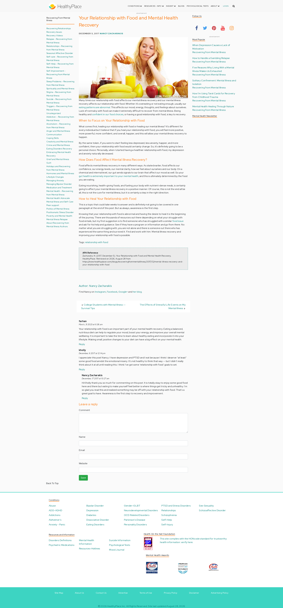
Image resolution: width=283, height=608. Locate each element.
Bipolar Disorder (95, 505)
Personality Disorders (135, 524)
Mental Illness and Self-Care (59, 201)
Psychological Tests (198, 6)
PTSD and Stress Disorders (176, 505)
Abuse (52, 505)
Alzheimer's (55, 519)
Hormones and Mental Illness (60, 173)
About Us (79, 592)
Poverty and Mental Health (59, 215)
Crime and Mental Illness (58, 145)
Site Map (59, 592)
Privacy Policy (170, 592)
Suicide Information (119, 540)
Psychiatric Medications (61, 545)
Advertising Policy (219, 592)
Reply (82, 344)
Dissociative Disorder (97, 519)
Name (82, 436)
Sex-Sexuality (206, 505)
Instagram (100, 291)
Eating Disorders (95, 524)
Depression (92, 510)
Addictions (54, 515)
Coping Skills (52, 138)
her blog (137, 291)
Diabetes (91, 515)
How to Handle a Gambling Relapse (211, 58)
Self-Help (166, 519)
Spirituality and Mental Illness (60, 88)
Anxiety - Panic (57, 524)
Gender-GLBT (132, 505)
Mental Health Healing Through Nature (213, 106)
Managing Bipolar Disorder (59, 184)
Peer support (52, 205)
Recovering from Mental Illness (209, 52)
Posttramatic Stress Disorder (60, 212)
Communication (54, 134)
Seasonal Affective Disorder (59, 53)
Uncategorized (53, 113)
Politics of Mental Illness (57, 208)
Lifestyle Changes (55, 176)
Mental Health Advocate (58, 198)
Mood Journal (116, 549)
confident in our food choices (108, 114)
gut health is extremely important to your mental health (108, 176)
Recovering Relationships (58, 28)
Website (83, 463)
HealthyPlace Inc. (116, 606)
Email (82, 450)
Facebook (112, 291)
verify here (187, 542)
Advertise (123, 592)
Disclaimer (194, 592)
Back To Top (52, 483)
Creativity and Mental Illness (59, 141)
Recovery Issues (54, 31)
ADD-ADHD (55, 510)
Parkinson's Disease (134, 519)
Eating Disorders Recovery (59, 148)
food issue (178, 221)
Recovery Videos (54, 35)
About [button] (214, 6)
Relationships (168, 510)
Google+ (123, 291)
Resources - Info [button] (153, 6)
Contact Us (101, 592)
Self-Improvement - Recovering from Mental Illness (58, 74)
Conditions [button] (134, 6)
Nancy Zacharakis (111, 33)
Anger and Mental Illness (58, 130)
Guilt (48, 162)
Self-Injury (167, 524)
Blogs (181, 6)
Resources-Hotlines (89, 548)
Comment (84, 410)
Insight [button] (170, 6)
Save (83, 477)
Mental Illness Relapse (57, 219)
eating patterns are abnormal (94, 107)
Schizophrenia (169, 515)
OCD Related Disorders (136, 515)
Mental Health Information (86, 542)
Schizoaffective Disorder (212, 510)
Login (225, 6)
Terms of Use (146, 592)
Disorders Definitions (60, 540)
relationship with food (96, 242)
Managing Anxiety (55, 180)
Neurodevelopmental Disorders (141, 510)
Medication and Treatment (59, 187)
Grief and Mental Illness (57, 159)
